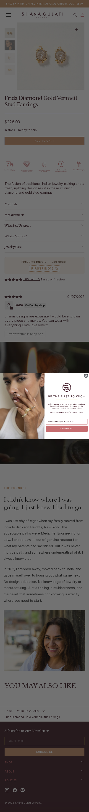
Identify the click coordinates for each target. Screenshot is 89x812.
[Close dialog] (86, 376)
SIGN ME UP (66, 428)
